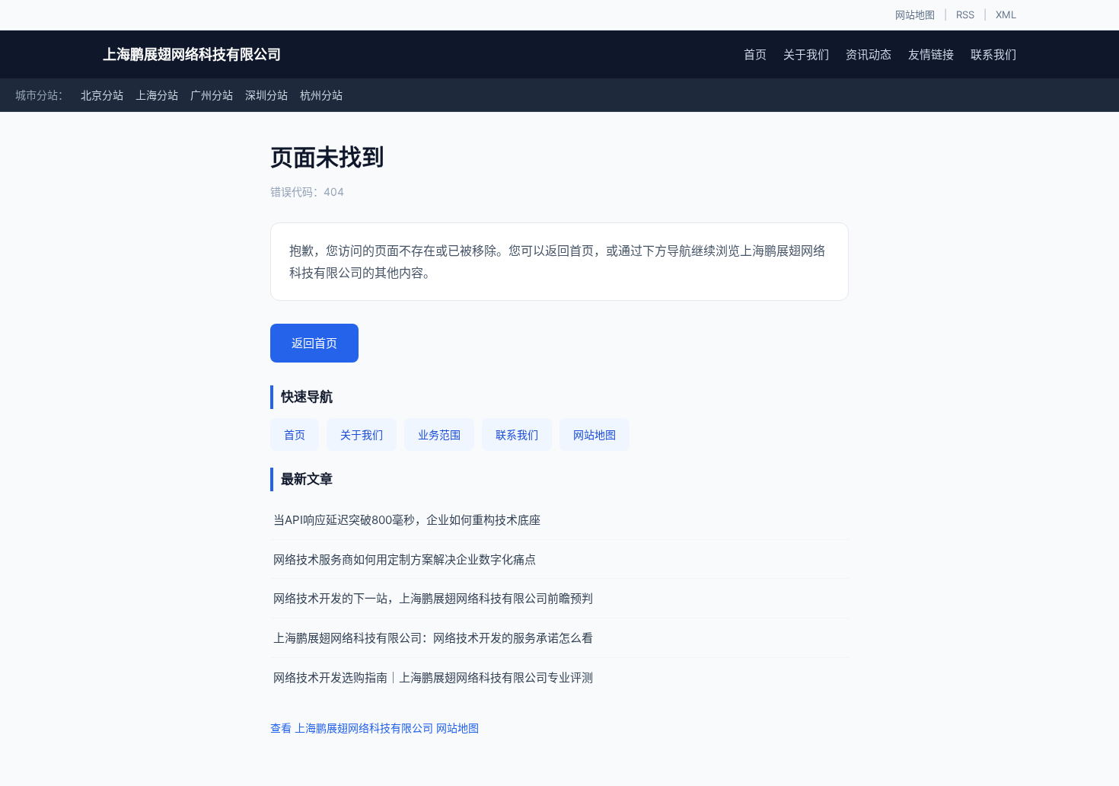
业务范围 (439, 434)
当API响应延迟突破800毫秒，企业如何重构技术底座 (406, 520)
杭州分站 (321, 94)
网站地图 (915, 14)
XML (1006, 14)
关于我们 (806, 54)
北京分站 (102, 94)
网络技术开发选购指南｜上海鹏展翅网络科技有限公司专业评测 (433, 677)
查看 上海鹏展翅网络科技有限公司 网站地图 (374, 727)
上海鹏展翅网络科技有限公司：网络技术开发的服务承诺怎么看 (433, 638)
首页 (755, 54)
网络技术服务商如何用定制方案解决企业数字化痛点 (404, 559)
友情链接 (931, 54)
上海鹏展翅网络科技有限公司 (192, 54)
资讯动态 (868, 54)
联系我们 (993, 54)
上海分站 (156, 94)
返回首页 (314, 343)
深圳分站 (266, 94)
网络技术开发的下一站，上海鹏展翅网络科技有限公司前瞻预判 (433, 598)
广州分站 (211, 94)
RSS (965, 14)
